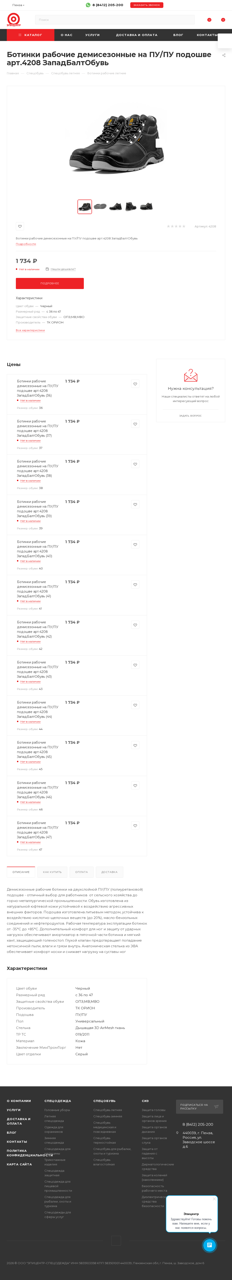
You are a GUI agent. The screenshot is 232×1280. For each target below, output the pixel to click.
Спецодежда (57, 1101)
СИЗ (145, 1101)
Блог (12, 1132)
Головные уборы (57, 1110)
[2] (172, 226)
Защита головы (153, 1110)
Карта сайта (19, 1164)
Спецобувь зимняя (107, 1116)
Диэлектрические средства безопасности (156, 1201)
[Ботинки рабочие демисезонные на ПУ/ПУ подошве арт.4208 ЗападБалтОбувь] (116, 143)
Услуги (14, 1110)
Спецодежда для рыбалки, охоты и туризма (57, 1201)
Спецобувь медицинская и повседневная (104, 1127)
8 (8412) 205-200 (107, 5)
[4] (180, 226)
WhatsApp (116, 1241)
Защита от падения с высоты (150, 1153)
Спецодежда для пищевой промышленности (58, 1186)
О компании (19, 1101)
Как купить (52, 872)
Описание (20, 872)
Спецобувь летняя (107, 1110)
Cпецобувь (104, 1101)
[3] (176, 226)
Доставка (110, 872)
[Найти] (189, 19)
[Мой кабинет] (223, 6)
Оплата (81, 872)
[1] (168, 226)
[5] (184, 226)
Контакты (17, 1141)
